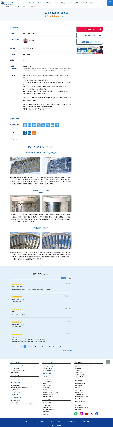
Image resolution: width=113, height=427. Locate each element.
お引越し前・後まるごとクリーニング (19, 378)
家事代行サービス (79, 392)
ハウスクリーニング (16, 362)
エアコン (39, 3)
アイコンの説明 (15, 139)
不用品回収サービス (79, 394)
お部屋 (76, 3)
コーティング (83, 3)
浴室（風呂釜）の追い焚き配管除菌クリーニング (21, 387)
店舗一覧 (45, 414)
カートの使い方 (78, 370)
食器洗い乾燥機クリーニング (49, 370)
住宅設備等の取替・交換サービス (82, 396)
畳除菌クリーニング (47, 391)
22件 (63, 16)
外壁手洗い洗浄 (46, 405)
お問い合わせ (86, 421)
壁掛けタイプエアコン (16, 368)
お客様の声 (77, 387)
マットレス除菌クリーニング (49, 378)
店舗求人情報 (78, 409)
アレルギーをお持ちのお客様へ (81, 376)
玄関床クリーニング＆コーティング (50, 392)
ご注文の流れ (78, 368)
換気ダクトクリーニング (48, 394)
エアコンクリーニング (17, 366)
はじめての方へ (78, 366)
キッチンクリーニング (48, 366)
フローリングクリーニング (48, 376)
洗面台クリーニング (15, 394)
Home (27, 421)
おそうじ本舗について (28, 3)
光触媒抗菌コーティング (48, 407)
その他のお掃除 (47, 403)
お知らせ (77, 378)
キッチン (69, 3)
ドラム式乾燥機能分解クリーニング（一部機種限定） (22, 404)
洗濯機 (63, 3)
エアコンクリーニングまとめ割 (17, 370)
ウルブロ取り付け (15, 389)
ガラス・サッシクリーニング (49, 387)
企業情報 (42, 421)
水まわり (56, 3)
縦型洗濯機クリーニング (16, 400)
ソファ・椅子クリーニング (48, 379)
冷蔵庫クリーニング (47, 368)
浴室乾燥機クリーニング (16, 391)
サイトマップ (71, 421)
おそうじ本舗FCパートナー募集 (81, 407)
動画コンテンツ (78, 385)
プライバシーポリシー (56, 421)
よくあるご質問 (78, 372)
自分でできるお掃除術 (80, 383)
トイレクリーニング (15, 392)
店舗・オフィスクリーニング (81, 404)
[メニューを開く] (110, 3)
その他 (91, 3)
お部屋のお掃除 (47, 373)
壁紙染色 (45, 383)
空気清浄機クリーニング (48, 396)
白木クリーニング (47, 389)
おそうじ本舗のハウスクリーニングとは (83, 365)
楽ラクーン (77, 398)
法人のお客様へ (78, 405)
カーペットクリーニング (48, 381)
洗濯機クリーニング (16, 397)
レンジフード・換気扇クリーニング (50, 365)
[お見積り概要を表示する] (104, 3)
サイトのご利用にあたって (80, 374)
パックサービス (48, 3)
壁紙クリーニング (47, 385)
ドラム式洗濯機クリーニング (17, 402)
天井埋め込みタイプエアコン (17, 372)
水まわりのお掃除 (15, 382)
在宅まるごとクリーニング (16, 379)
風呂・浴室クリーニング (16, 385)
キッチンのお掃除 (47, 362)
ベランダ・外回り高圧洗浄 (48, 409)
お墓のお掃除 (46, 411)
